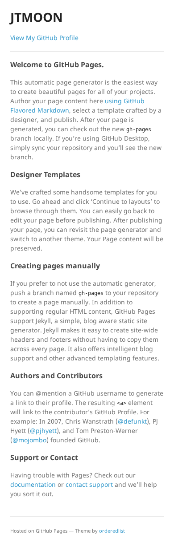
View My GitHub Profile (44, 37)
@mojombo (29, 440)
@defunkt (132, 421)
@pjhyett (43, 430)
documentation (33, 484)
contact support (89, 484)
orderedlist (112, 530)
